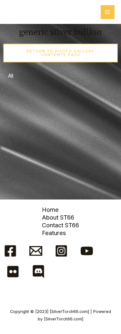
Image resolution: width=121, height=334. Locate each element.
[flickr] (13, 271)
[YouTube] (86, 251)
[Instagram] (61, 251)
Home (50, 209)
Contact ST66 (60, 225)
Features (54, 232)
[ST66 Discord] (38, 271)
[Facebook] (10, 251)
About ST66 (58, 217)
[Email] (35, 251)
